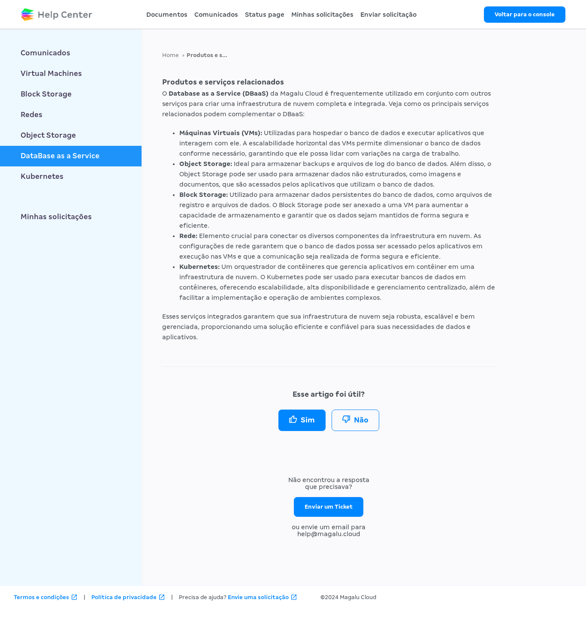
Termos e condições (41, 597)
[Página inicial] (57, 14)
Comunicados (216, 14)
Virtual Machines (51, 73)
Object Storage (48, 135)
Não (361, 420)
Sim (308, 420)
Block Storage (46, 94)
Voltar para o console (525, 14)
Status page (264, 14)
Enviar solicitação (388, 14)
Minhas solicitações (322, 14)
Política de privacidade (124, 597)
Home (170, 55)
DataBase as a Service (60, 156)
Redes (31, 115)
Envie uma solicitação (258, 597)
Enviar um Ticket (329, 506)
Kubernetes (42, 176)
